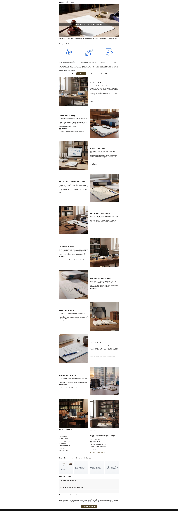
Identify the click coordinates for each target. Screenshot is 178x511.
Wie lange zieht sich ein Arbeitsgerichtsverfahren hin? (70, 483)
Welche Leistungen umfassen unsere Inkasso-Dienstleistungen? (71, 487)
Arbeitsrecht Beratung (84, 58)
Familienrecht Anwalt (63, 58)
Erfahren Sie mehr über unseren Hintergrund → (97, 452)
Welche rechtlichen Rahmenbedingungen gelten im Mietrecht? (71, 491)
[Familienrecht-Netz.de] (67, 2)
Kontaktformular (81, 73)
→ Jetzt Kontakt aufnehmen (89, 506)
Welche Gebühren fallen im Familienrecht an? (68, 480)
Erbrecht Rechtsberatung (105, 58)
